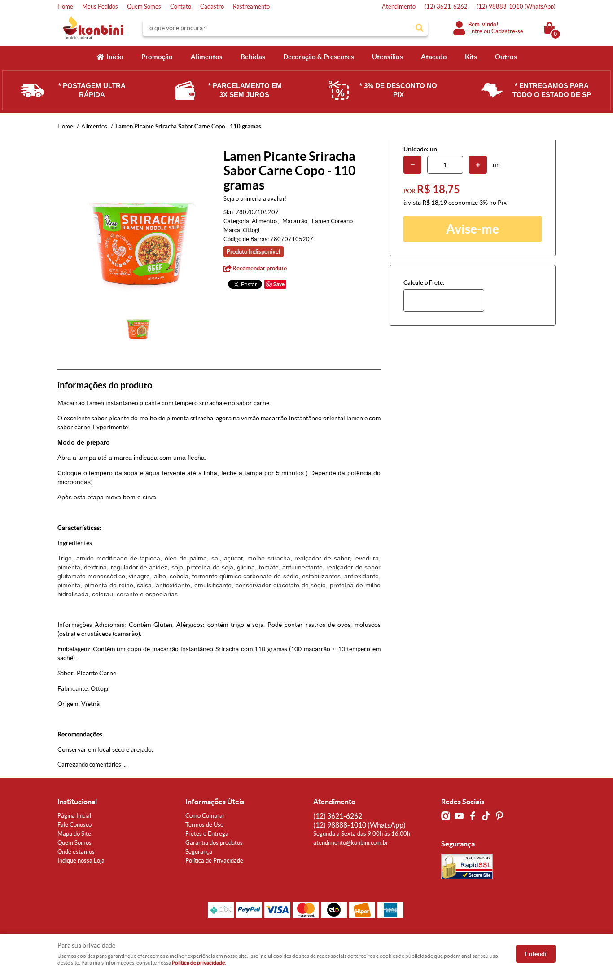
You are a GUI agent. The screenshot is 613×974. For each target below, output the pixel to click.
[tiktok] (486, 815)
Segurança (198, 851)
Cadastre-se (507, 31)
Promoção (157, 57)
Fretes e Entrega (206, 833)
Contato (180, 6)
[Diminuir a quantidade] (412, 165)
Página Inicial (74, 815)
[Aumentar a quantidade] (478, 165)
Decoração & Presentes (318, 57)
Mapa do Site (74, 833)
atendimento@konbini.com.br (350, 842)
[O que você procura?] (420, 28)
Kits (471, 57)
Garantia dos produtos (214, 842)
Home (65, 6)
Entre (475, 31)
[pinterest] (499, 815)
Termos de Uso (204, 824)
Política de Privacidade (214, 860)
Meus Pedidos (100, 6)
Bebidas (253, 57)
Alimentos (207, 57)
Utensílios (387, 57)
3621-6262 (446, 6)
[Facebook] (472, 815)
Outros (506, 57)
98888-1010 (516, 6)
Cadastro (212, 6)
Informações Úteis (214, 802)
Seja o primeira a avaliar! (255, 198)
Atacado (434, 57)
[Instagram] (445, 815)
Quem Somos (144, 6)
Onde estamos (76, 851)
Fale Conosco (74, 824)
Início (114, 57)
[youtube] (459, 815)
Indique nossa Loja (81, 860)
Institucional (77, 802)
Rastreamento (251, 6)
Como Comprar (205, 815)
